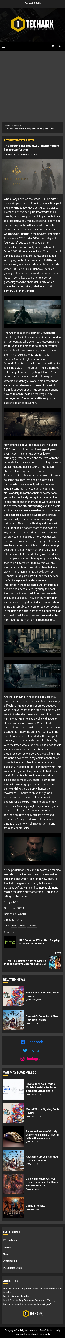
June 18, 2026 (33, 1189)
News (6, 1254)
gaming (21, 926)
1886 (14, 926)
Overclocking (10, 1261)
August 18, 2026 (34, 1000)
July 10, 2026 (33, 1023)
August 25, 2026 (34, 1094)
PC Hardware (10, 1240)
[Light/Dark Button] (51, 46)
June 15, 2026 (33, 1209)
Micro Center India (40, 1334)
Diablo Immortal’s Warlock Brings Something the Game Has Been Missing (42, 1182)
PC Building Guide (12, 1268)
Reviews (30, 140)
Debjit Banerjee (13, 154)
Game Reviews (10, 140)
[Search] (59, 46)
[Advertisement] (32, 84)
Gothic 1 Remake (35, 1205)
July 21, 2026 (33, 1142)
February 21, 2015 (29, 154)
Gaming (21, 140)
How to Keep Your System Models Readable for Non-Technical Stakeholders (41, 1087)
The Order (32, 926)
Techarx (7, 1288)
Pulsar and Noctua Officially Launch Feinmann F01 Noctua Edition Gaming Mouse (42, 1135)
